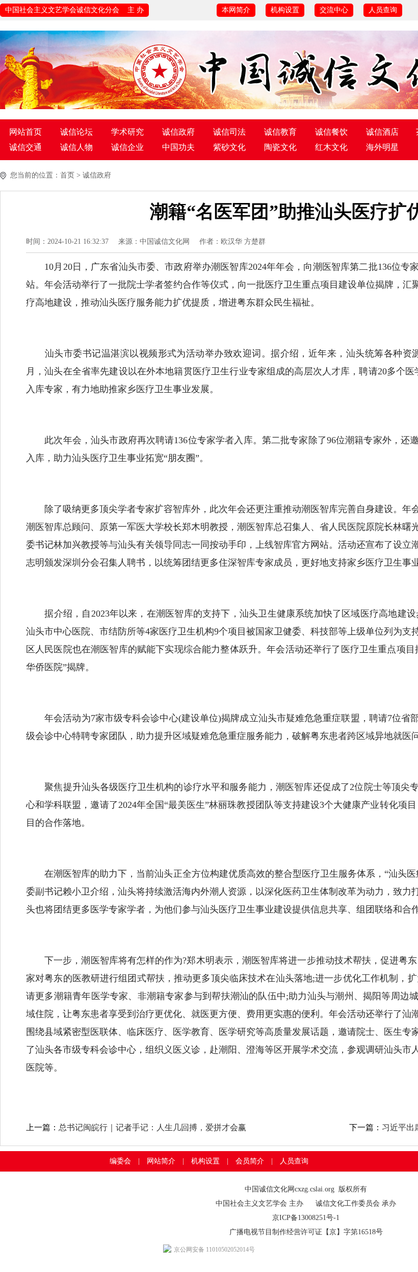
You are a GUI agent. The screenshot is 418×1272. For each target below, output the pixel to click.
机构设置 (285, 10)
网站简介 (161, 1161)
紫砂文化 (229, 147)
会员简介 (250, 1161)
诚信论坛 (76, 132)
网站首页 (25, 132)
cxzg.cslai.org (314, 1189)
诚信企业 (127, 147)
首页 (67, 175)
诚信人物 (76, 147)
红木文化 (331, 147)
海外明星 (382, 147)
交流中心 (334, 10)
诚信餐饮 (331, 132)
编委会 (120, 1161)
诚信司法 (229, 132)
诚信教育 (280, 132)
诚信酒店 (382, 132)
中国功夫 (178, 147)
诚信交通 (25, 147)
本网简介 (236, 10)
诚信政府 (178, 132)
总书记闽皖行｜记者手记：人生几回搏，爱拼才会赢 (152, 1127)
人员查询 (383, 10)
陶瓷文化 (280, 147)
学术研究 (127, 132)
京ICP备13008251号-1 (305, 1218)
